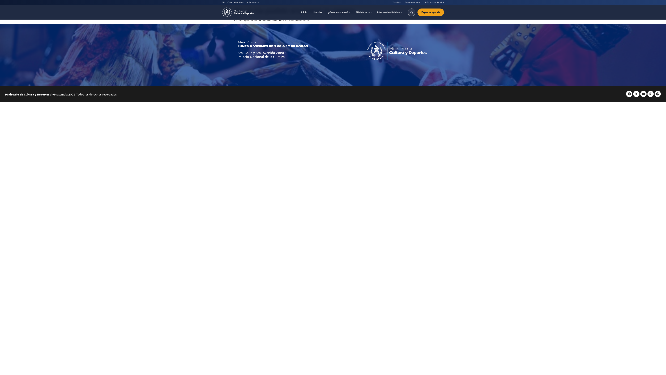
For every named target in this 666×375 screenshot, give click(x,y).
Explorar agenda (430, 12)
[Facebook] (629, 94)
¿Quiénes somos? (338, 12)
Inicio (304, 12)
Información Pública (434, 2)
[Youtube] (643, 94)
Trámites (396, 2)
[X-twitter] (636, 94)
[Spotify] (658, 94)
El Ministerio (363, 12)
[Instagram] (650, 94)
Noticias (317, 12)
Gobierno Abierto (413, 2)
